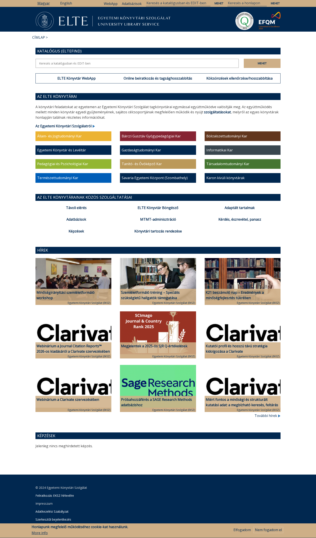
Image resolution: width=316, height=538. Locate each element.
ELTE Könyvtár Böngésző (158, 207)
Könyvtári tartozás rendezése (158, 231)
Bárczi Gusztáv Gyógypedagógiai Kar (151, 136)
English (66, 3)
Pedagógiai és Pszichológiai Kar (62, 163)
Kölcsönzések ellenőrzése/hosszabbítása (239, 78)
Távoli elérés (76, 207)
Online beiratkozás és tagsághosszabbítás (158, 78)
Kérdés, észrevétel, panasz (239, 219)
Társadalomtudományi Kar (227, 163)
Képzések (76, 231)
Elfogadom (242, 529)
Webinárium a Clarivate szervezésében (68, 399)
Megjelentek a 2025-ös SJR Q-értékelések (154, 346)
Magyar (43, 3)
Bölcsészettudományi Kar (226, 136)
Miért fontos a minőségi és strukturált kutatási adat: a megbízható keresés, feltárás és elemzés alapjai (242, 405)
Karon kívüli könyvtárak (225, 177)
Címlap (38, 37)
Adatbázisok (132, 3)
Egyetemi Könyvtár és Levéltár (61, 150)
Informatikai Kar (219, 150)
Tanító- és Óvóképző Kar (142, 163)
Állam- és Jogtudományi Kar (59, 136)
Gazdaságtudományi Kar (141, 150)
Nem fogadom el (268, 529)
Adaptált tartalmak (240, 207)
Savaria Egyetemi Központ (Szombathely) (155, 177)
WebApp (111, 3)
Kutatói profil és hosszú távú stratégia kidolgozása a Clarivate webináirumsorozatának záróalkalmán (237, 351)
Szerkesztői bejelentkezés (53, 519)
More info (40, 533)
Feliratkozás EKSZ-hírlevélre (54, 495)
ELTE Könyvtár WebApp (76, 78)
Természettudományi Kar (57, 177)
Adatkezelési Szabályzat (52, 511)
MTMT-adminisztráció (158, 219)
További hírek (266, 415)
